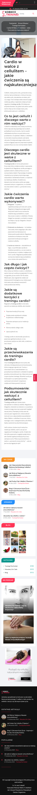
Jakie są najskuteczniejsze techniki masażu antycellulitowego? (18, 638)
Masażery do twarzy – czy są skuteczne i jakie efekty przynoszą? (15, 608)
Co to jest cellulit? (18, 785)
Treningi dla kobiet (18, 25)
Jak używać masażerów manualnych (19, 790)
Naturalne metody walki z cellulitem (19, 788)
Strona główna (23, 23)
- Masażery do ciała (21, 477)
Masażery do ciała (19, 569)
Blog (19, 572)
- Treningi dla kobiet (23, 483)
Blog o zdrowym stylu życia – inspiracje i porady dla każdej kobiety (19, 491)
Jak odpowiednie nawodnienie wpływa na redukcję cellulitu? (20, 466)
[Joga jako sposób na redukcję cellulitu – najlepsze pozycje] (18, 665)
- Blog (18, 469)
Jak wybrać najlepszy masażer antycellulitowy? (20, 474)
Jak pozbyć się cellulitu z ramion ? (21, 481)
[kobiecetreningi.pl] (33, 13)
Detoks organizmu (19, 792)
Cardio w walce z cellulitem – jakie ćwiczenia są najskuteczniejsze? (18, 29)
